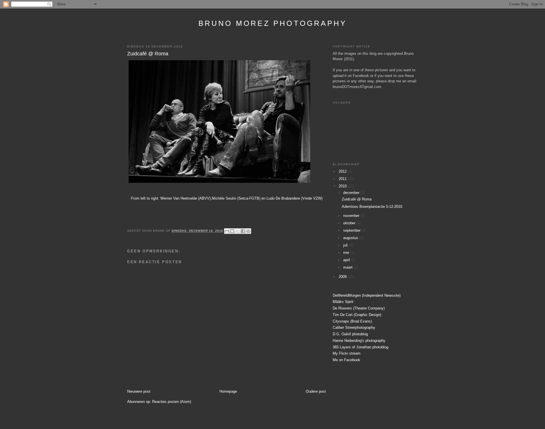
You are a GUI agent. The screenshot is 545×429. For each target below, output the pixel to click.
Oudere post (316, 391)
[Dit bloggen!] (232, 231)
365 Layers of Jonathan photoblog (360, 347)
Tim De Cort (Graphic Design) (357, 315)
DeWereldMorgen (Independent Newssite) (367, 295)
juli (346, 245)
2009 (343, 277)
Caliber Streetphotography (354, 327)
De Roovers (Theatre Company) (359, 308)
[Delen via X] (237, 231)
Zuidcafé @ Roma (147, 53)
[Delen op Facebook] (243, 231)
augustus (351, 238)
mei (346, 252)
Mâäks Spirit (343, 302)
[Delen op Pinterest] (248, 231)
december (351, 193)
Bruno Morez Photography (272, 23)
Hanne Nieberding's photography (359, 340)
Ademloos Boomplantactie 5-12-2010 (372, 206)
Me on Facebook (346, 360)
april (347, 260)
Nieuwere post (138, 391)
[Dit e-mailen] (227, 231)
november (351, 216)
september (352, 230)
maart (348, 267)
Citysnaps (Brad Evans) (352, 321)
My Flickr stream (346, 353)
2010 (343, 186)
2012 (343, 171)
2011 (343, 179)
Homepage (228, 391)
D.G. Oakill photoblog (350, 334)
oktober (350, 223)
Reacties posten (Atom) (171, 401)
